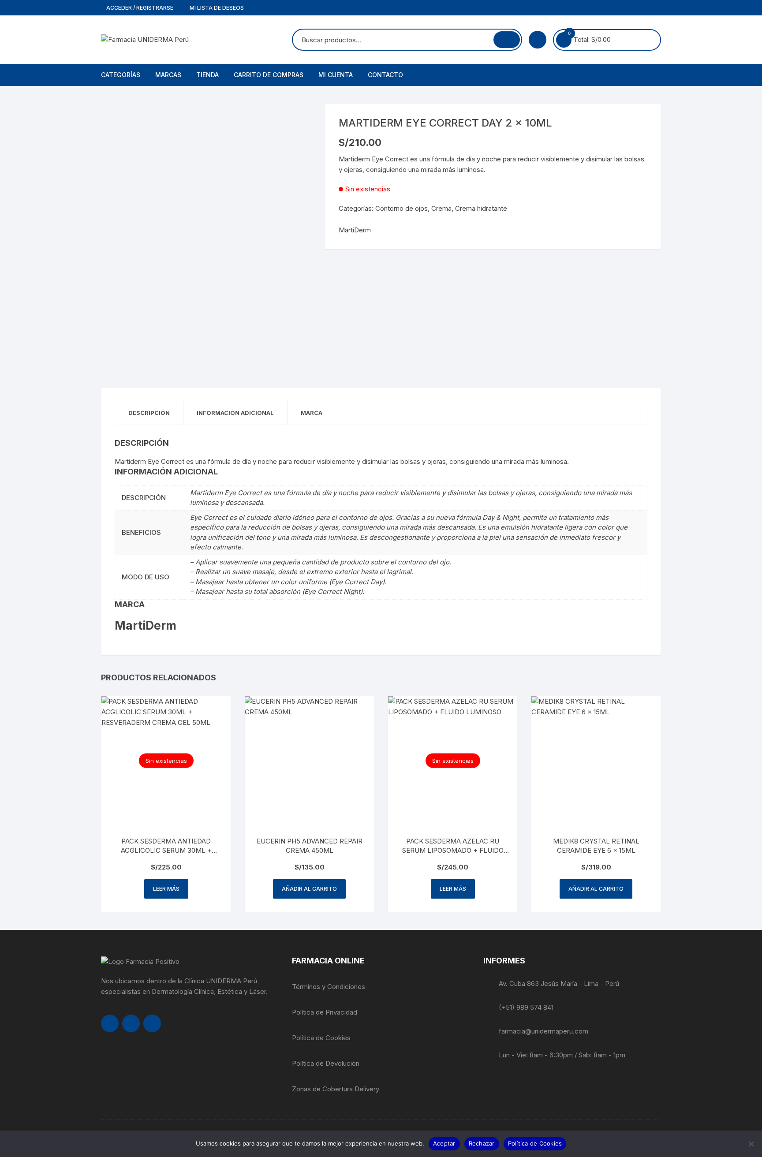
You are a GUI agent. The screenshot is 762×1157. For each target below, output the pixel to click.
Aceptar (444, 1143)
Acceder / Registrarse (139, 7)
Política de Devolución (325, 1063)
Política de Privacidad (324, 1012)
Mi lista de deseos (216, 7)
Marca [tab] (311, 412)
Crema (441, 208)
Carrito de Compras (268, 74)
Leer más (166, 888)
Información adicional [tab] (235, 412)
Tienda (207, 74)
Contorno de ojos (401, 208)
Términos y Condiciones (328, 986)
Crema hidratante (481, 208)
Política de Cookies (321, 1038)
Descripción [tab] (149, 412)
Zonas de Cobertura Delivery (335, 1089)
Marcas (168, 74)
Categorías (120, 74)
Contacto (385, 74)
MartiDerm (355, 230)
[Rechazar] (751, 1143)
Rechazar (482, 1143)
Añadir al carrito (309, 888)
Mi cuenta (335, 74)
